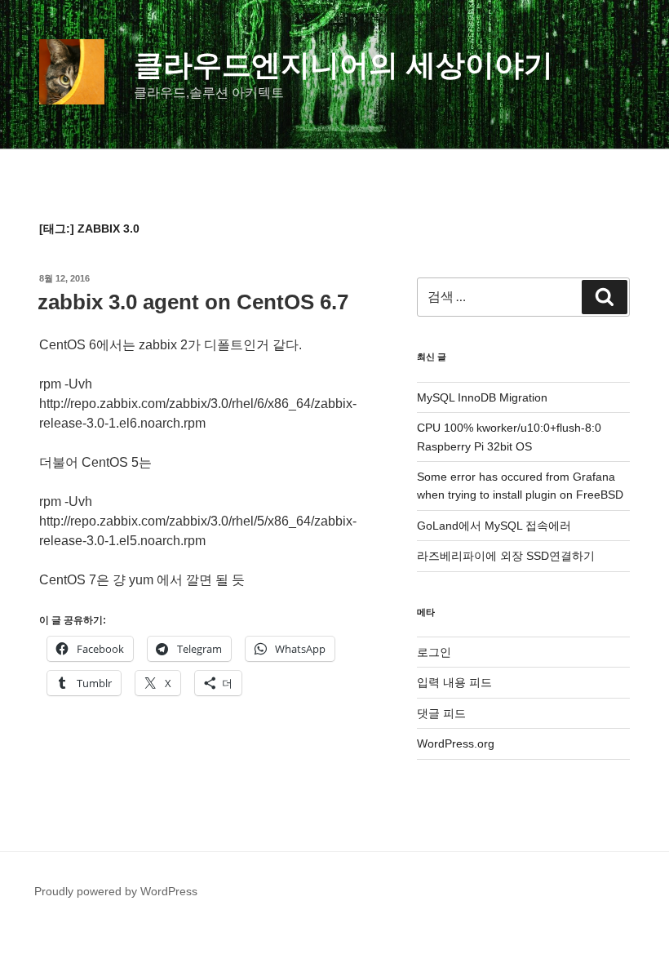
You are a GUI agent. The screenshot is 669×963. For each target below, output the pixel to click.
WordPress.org (455, 743)
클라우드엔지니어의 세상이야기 (343, 65)
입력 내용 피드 (454, 682)
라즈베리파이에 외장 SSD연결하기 (506, 555)
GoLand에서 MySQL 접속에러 (494, 525)
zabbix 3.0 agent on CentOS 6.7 (193, 302)
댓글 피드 (441, 713)
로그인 (434, 652)
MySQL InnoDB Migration (482, 397)
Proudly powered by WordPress (115, 891)
